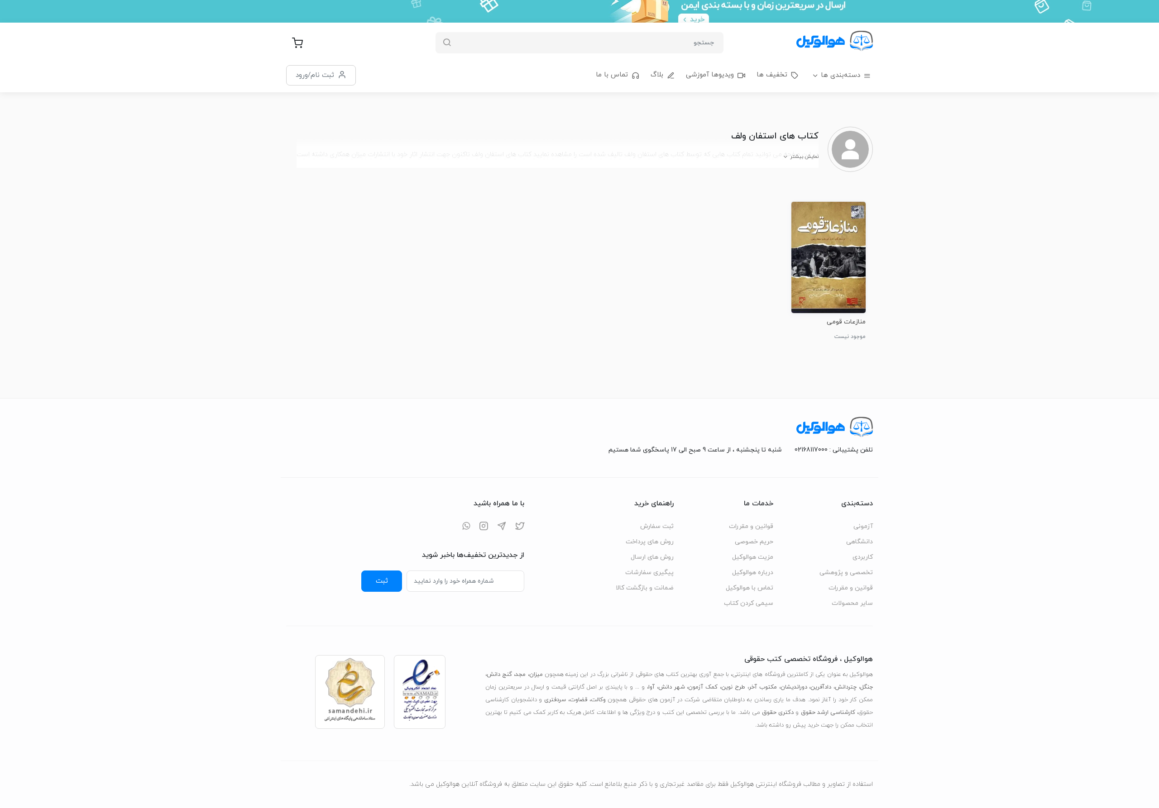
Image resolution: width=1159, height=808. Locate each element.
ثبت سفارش (657, 526)
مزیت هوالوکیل (752, 557)
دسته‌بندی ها (840, 75)
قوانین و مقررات (851, 588)
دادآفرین (820, 687)
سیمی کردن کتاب (748, 603)
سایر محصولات (852, 603)
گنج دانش (499, 674)
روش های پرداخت (650, 541)
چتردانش (846, 687)
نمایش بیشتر (804, 156)
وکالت (598, 700)
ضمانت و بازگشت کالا (645, 588)
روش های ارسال (652, 557)
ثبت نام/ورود (315, 75)
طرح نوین (733, 687)
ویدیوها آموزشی (710, 75)
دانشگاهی (859, 541)
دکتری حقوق (778, 712)
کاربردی (862, 557)
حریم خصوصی (754, 541)
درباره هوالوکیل (752, 572)
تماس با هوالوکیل (749, 588)
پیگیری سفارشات (649, 572)
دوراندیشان (794, 687)
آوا (651, 687)
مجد (520, 674)
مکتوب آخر (763, 687)
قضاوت (578, 700)
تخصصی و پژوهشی (846, 572)
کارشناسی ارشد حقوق (828, 712)
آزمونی (863, 526)
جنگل (866, 687)
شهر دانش (671, 687)
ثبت (382, 581)
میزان (536, 674)
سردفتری (555, 700)
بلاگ (657, 75)
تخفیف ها (772, 75)
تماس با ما (612, 75)
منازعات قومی (846, 322)
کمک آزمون (703, 687)
